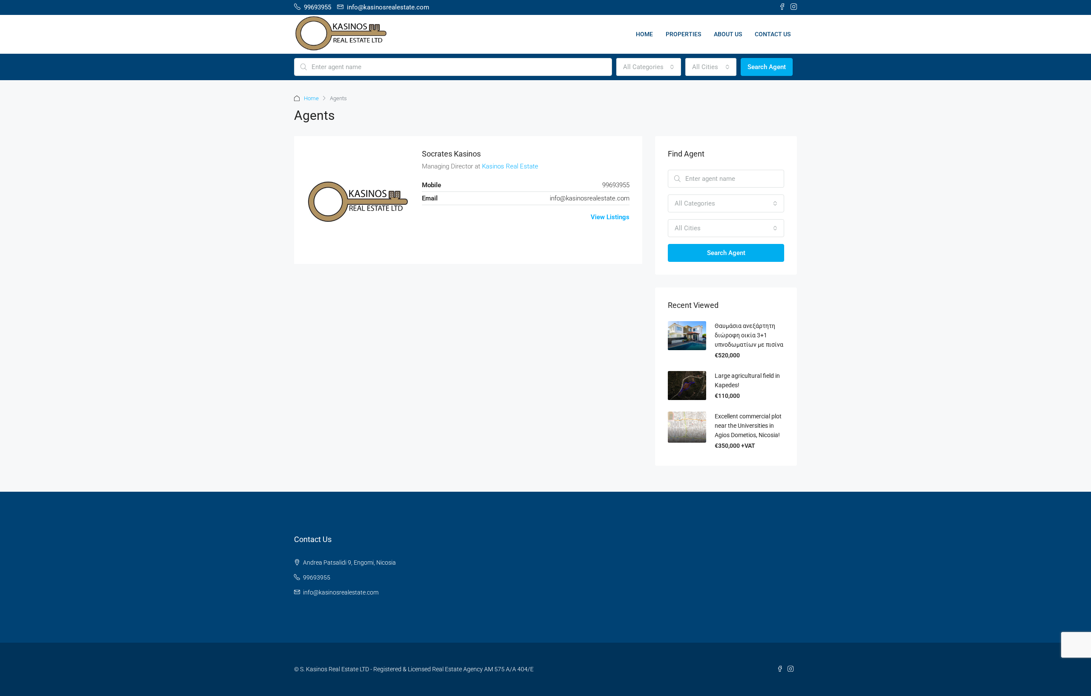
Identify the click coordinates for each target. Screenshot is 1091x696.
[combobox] (648, 67)
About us (728, 34)
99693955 (316, 577)
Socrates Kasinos (451, 153)
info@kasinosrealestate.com (589, 198)
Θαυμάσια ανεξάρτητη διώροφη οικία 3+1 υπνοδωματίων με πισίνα (749, 335)
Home (644, 34)
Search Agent (767, 67)
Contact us (773, 34)
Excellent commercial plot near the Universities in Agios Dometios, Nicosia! (748, 425)
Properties (683, 34)
